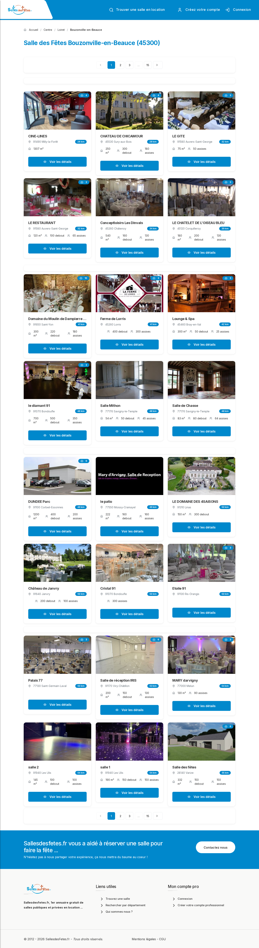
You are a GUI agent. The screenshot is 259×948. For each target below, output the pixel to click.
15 (147, 65)
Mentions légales (144, 939)
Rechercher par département (125, 905)
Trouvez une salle (118, 898)
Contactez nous (216, 847)
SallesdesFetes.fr (58, 939)
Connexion (241, 10)
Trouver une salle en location (140, 10)
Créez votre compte (202, 10)
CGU (162, 939)
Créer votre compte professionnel (201, 905)
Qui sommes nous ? (119, 911)
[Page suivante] (157, 65)
